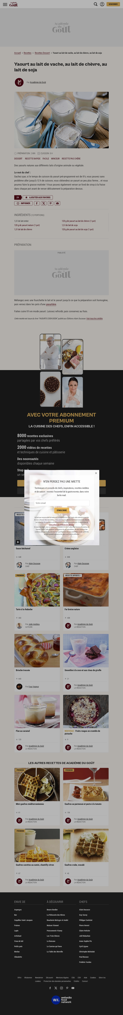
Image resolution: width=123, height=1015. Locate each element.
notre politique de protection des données (61, 524)
